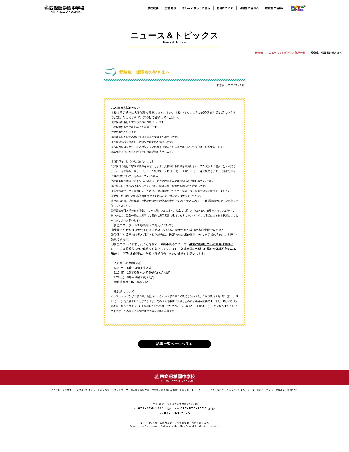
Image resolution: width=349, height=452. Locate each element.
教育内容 (170, 8)
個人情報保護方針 (140, 389)
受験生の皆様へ (249, 8)
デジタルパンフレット (86, 389)
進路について (224, 8)
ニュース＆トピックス (203, 389)
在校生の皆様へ (275, 8)
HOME (259, 52)
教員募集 (280, 389)
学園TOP (292, 389)
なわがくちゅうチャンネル (231, 389)
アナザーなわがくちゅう (260, 389)
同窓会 (185, 389)
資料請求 (67, 389)
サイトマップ (121, 389)
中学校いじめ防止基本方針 (166, 389)
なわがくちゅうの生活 (196, 8)
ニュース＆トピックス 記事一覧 (287, 52)
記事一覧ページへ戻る (174, 344)
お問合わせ (106, 389)
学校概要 (153, 8)
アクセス (55, 389)
